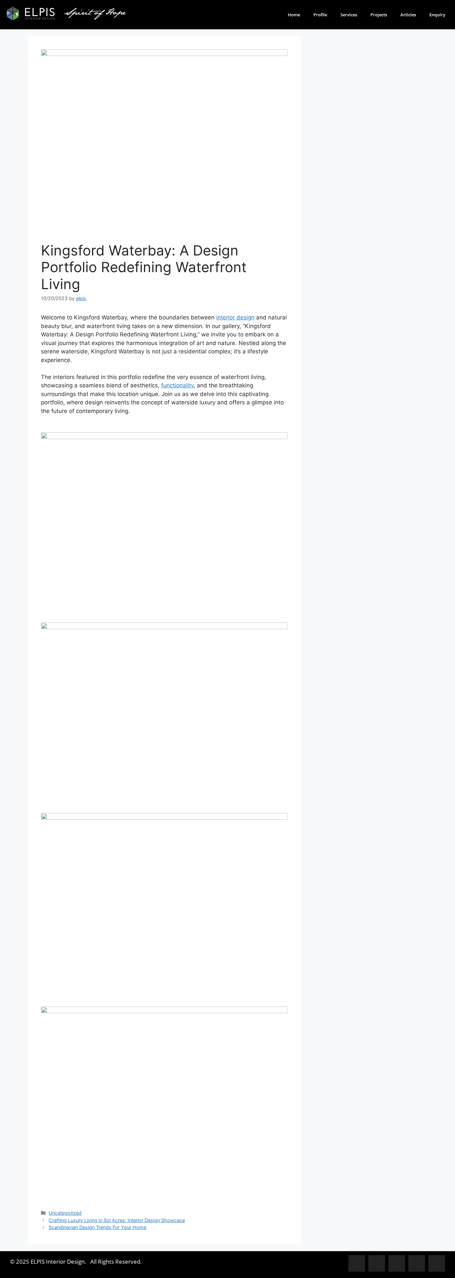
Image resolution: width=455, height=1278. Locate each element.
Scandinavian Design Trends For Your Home (97, 1227)
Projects (378, 15)
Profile (320, 15)
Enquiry (437, 15)
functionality (177, 385)
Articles (408, 15)
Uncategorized (65, 1213)
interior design (235, 317)
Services (348, 15)
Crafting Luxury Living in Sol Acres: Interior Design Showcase (117, 1220)
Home (294, 15)
